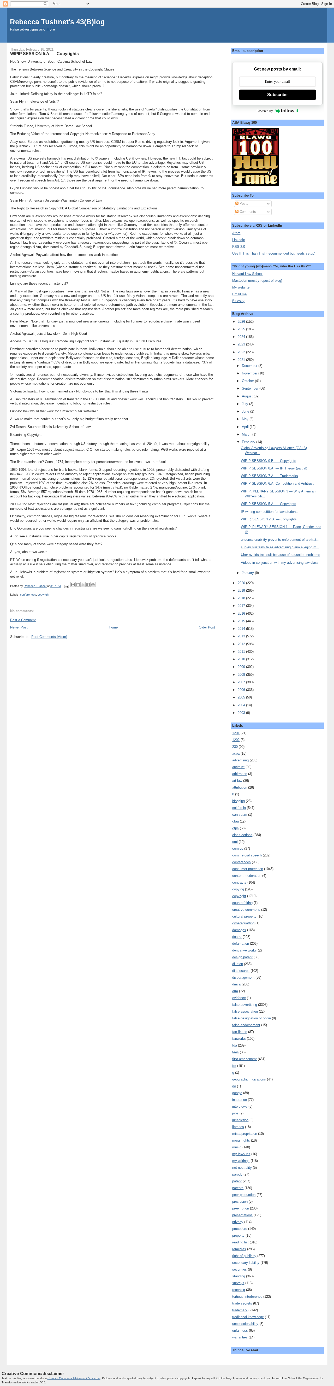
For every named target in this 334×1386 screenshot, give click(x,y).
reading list (240, 1242)
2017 (242, 606)
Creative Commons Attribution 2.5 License (73, 1378)
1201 (236, 733)
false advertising (244, 1005)
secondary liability (245, 1263)
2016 (242, 613)
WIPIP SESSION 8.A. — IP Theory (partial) (274, 468)
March (247, 434)
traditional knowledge (248, 1317)
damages (239, 930)
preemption (240, 1208)
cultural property (244, 916)
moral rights (241, 1140)
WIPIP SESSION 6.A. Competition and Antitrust (277, 483)
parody (237, 1174)
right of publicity (244, 1256)
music (236, 1147)
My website (240, 287)
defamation (240, 943)
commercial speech (247, 855)
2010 (242, 659)
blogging (238, 801)
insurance (239, 1100)
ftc (234, 1066)
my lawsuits (241, 1154)
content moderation (246, 876)
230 (235, 747)
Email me (239, 294)
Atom (236, 233)
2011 (242, 652)
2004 (242, 705)
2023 (242, 344)
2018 (242, 598)
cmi (235, 842)
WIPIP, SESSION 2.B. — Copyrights (269, 519)
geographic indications (249, 1079)
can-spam (239, 815)
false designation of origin (251, 1018)
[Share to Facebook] (88, 584)
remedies (239, 1249)
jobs (235, 1113)
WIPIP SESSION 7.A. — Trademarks (269, 476)
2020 (242, 583)
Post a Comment (23, 620)
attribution (239, 787)
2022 (242, 352)
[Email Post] (66, 586)
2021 (242, 360)
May (245, 419)
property (238, 1235)
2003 (242, 713)
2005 (242, 697)
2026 (242, 322)
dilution (237, 964)
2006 (242, 690)
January (248, 573)
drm (235, 991)
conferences (28, 594)
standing (238, 1276)
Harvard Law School (247, 274)
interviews (239, 1106)
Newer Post (19, 627)
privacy (237, 1222)
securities (239, 1269)
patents (237, 1188)
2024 (242, 337)
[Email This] (73, 584)
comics (237, 848)
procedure (239, 1229)
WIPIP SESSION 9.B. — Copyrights (268, 461)
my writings (240, 1161)
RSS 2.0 (238, 247)
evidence (239, 998)
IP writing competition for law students (270, 512)
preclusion (240, 1201)
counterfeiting (242, 903)
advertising (240, 760)
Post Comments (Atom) (49, 637)
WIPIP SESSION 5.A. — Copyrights (268, 504)
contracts (239, 882)
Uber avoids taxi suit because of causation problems (280, 555)
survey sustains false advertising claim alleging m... (280, 547)
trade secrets (242, 1303)
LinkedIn (238, 240)
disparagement (243, 977)
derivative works (244, 950)
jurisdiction (240, 1120)
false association (245, 1011)
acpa (236, 753)
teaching (238, 1290)
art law (237, 781)
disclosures (240, 971)
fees (235, 1052)
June (246, 411)
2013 (242, 636)
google (237, 1093)
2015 (242, 621)
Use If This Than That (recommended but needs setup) (273, 253)
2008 (242, 675)
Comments (247, 212)
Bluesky (238, 301)
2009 (242, 667)
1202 (236, 740)
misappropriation (244, 1134)
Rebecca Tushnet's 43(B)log (57, 22)
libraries (238, 1127)
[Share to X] (83, 584)
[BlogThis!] (78, 584)
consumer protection (247, 869)
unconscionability (245, 1324)
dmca (236, 984)
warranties (240, 1337)
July (245, 404)
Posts (243, 203)
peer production (243, 1195)
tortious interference (247, 1297)
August (248, 396)
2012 (242, 644)
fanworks (239, 1039)
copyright (43, 594)
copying (238, 889)
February (249, 442)
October (248, 381)
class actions (242, 835)
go (234, 1086)
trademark (239, 1310)
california (239, 808)
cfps (235, 828)
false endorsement (246, 1025)
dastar (237, 937)
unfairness (240, 1330)
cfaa (235, 821)
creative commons (246, 910)
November (250, 373)
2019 (242, 590)
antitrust (238, 767)
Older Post (207, 627)
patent (237, 1181)
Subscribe (277, 94)
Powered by (265, 111)
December (250, 366)
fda (234, 1045)
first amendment (244, 1059)
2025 (242, 329)
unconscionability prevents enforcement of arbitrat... (280, 540)
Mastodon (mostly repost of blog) (257, 281)
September (250, 388)
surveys (238, 1283)
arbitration (239, 774)
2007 (242, 682)
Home (113, 627)
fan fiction (239, 1032)
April (246, 427)
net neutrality (242, 1168)
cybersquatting (243, 923)
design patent (242, 957)
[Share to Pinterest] (93, 584)
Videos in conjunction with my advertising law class (280, 563)
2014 (242, 629)
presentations (242, 1215)
